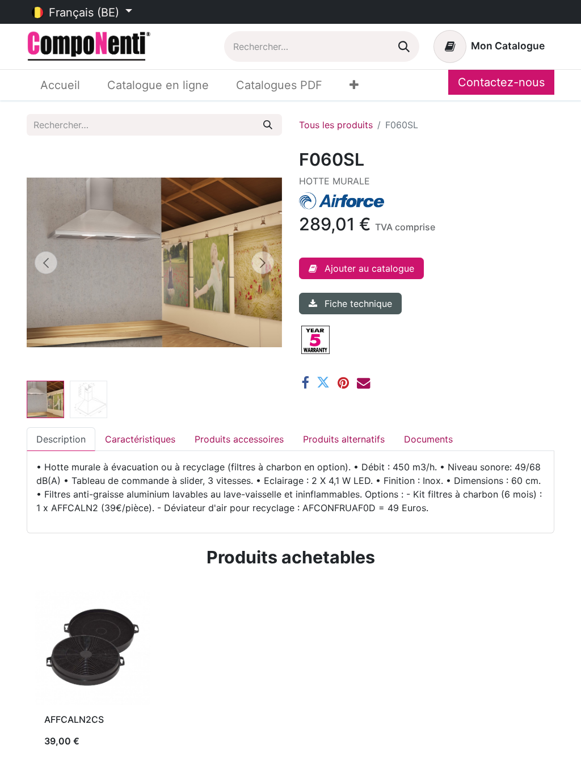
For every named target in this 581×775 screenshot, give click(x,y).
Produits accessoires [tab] (239, 439)
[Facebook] (305, 382)
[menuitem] (60, 85)
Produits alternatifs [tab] (344, 439)
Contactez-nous (501, 82)
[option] (290, 673)
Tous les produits (336, 124)
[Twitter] (323, 382)
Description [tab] (61, 439)
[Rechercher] (404, 46)
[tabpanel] (290, 487)
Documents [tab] (428, 439)
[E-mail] (363, 382)
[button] (46, 262)
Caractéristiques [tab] (140, 439)
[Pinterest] (343, 382)
